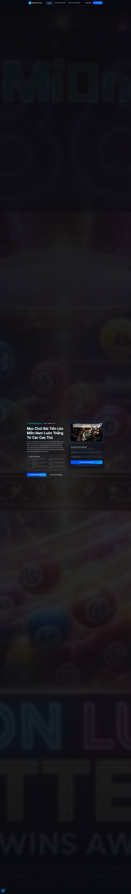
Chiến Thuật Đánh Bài (60, 2)
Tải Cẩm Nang (97, 2)
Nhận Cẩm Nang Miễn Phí (86, 462)
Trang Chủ (49, 2)
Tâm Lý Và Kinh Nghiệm (74, 2)
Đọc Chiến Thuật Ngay (56, 474)
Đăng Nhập (88, 2)
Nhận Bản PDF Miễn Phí (37, 474)
